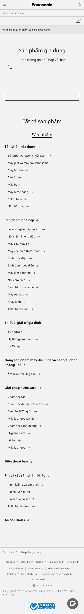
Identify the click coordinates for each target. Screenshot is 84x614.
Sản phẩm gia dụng (31, 552)
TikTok (39, 561)
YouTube (25, 561)
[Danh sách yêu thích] (78, 21)
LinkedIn (71, 561)
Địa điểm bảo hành (42, 579)
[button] (72, 603)
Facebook (9, 561)
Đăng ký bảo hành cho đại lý (57, 574)
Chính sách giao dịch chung (22, 574)
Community (54, 561)
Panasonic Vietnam (13, 13)
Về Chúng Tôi (16, 568)
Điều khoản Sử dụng (59, 568)
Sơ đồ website (35, 568)
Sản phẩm (42, 134)
